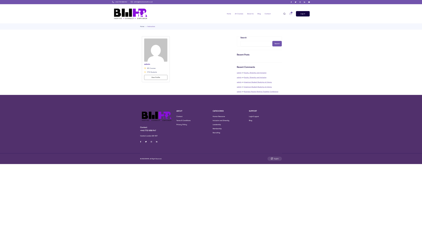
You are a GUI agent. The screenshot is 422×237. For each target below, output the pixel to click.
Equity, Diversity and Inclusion (255, 73)
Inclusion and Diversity (221, 120)
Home (229, 14)
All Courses (239, 14)
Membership (217, 129)
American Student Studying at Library (258, 82)
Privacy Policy (181, 125)
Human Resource (219, 116)
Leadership (217, 125)
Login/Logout (254, 116)
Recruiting (216, 133)
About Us (250, 14)
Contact (268, 14)
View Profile (155, 77)
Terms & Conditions (183, 120)
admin (239, 73)
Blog (259, 14)
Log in (303, 14)
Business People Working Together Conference (261, 92)
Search (243, 38)
